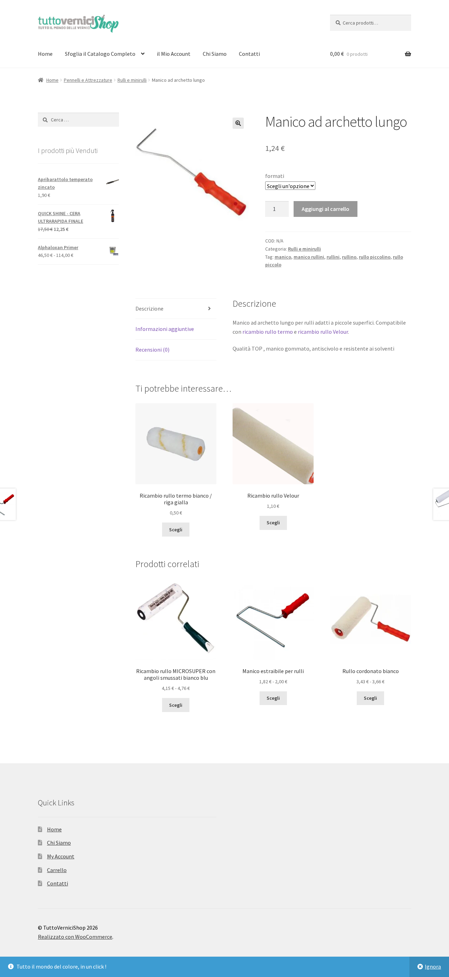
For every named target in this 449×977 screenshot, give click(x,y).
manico (283, 257)
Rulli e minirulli (132, 80)
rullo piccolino (374, 257)
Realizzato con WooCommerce (75, 936)
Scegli (175, 529)
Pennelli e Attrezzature (88, 80)
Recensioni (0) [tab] (152, 349)
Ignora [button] (433, 966)
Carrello (57, 869)
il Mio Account (173, 53)
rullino (349, 257)
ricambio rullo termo (267, 331)
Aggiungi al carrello (325, 208)
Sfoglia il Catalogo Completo (100, 53)
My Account (60, 856)
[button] (238, 123)
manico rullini (309, 257)
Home (45, 53)
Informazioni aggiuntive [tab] (164, 328)
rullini (333, 257)
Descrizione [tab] (149, 308)
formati (274, 175)
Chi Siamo (215, 53)
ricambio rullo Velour (323, 331)
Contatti (249, 53)
